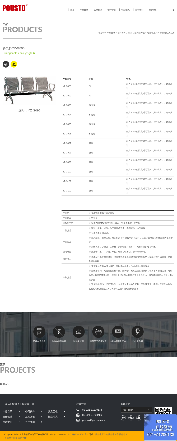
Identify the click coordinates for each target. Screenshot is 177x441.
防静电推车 (23, 438)
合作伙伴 (7, 416)
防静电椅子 (113, 434)
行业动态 (125, 10)
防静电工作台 (39, 341)
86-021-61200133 (92, 409)
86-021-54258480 (92, 415)
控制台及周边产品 (118, 341)
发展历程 (53, 411)
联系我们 (153, 10)
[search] (173, 9)
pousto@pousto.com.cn (95, 420)
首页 (72, 10)
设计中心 (112, 10)
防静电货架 (78, 341)
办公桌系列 (137, 341)
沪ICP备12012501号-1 (78, 434)
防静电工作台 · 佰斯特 (24, 7)
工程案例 (98, 10)
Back (5, 384)
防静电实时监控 (59, 341)
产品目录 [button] (84, 10)
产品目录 (7, 411)
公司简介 (30, 411)
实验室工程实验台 (98, 341)
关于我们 (139, 10)
